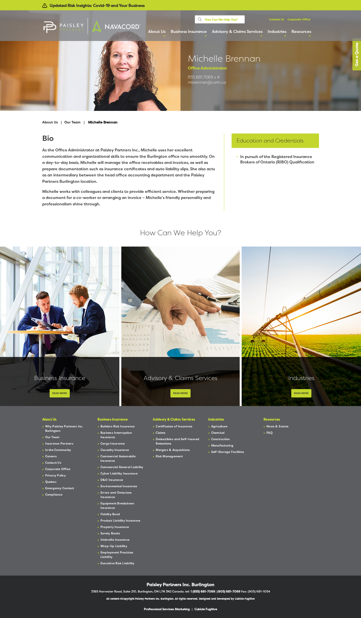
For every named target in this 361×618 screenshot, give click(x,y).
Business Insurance (59, 378)
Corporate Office (299, 19)
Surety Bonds (110, 533)
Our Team (72, 122)
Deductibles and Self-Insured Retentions (177, 441)
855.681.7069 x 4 (204, 77)
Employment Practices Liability (117, 554)
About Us (50, 122)
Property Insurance (114, 527)
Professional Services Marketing (167, 609)
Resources (272, 419)
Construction (220, 439)
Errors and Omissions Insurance (116, 494)
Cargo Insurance (112, 443)
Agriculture (219, 426)
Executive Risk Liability (117, 563)
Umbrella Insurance (114, 540)
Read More (59, 393)
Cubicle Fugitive (245, 598)
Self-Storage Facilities (227, 452)
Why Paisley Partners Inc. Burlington (64, 428)
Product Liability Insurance (120, 520)
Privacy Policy (55, 475)
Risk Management (169, 456)
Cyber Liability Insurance (119, 473)
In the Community (58, 450)
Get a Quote (356, 54)
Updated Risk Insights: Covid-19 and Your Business (97, 5)
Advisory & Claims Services (180, 378)
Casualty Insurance (114, 450)
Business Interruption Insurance (116, 435)
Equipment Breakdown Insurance (117, 505)
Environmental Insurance (118, 486)
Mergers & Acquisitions (173, 450)
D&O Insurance (111, 480)
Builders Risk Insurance (117, 426)
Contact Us (276, 19)
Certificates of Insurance (174, 426)
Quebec (50, 482)
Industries (301, 378)
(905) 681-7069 (228, 591)
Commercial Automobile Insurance (118, 458)
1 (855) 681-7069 (203, 591)
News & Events (277, 426)
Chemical (218, 433)
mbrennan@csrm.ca (207, 82)
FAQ (269, 433)
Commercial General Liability (121, 467)
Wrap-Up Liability (113, 546)
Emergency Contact (59, 488)
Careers (51, 456)
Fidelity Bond (110, 514)
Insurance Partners (59, 443)
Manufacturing (222, 445)
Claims (161, 433)
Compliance (53, 494)
